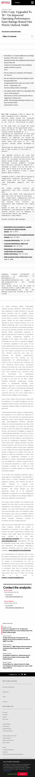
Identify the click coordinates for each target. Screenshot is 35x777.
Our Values (5, 712)
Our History (5, 714)
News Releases (6, 726)
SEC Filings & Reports (7, 731)
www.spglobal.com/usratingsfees (20, 550)
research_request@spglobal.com (13, 577)
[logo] (5, 2)
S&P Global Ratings (10, 681)
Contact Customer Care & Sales (10, 735)
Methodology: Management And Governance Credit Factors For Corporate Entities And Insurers (19, 251)
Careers (4, 747)
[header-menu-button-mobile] (32, 2)
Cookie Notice (7, 770)
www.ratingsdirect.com (9, 541)
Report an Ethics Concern (8, 740)
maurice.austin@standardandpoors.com (14, 596)
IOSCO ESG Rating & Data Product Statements (13, 754)
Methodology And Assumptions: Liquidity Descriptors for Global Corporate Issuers (18, 229)
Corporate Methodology (12, 240)
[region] (17, 768)
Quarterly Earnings (7, 728)
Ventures (5, 717)
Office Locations (6, 742)
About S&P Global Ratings (8, 687)
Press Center (5, 719)
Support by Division (7, 738)
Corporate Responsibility (8, 749)
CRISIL (4, 696)
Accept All (22, 774)
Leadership (5, 752)
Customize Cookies (12, 774)
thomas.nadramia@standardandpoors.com (15, 607)
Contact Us (5, 701)
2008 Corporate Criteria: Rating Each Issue (18, 257)
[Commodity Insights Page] (19, 674)
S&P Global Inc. (8, 706)
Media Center (6, 692)
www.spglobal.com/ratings (10, 539)
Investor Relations (7, 724)
